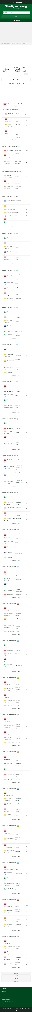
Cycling (8, 43)
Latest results (23, 0)
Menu (18, 21)
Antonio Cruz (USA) (10, 774)
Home (4, 43)
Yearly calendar (16, 0)
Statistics (16, 973)
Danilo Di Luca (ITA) (11, 768)
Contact (4, 991)
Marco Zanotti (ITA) (11, 590)
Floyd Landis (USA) (10, 474)
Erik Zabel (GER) (10, 150)
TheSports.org (16, 6)
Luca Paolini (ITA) (10, 443)
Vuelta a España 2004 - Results (18, 43)
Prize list (16, 978)
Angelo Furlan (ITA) (10, 331)
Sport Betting (8, 0)
